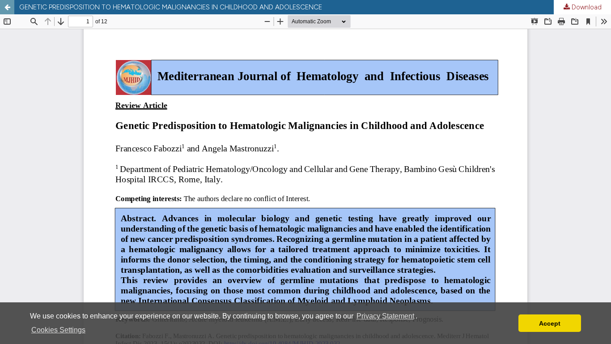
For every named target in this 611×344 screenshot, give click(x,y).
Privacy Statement (385, 316)
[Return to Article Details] (7, 7)
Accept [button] (549, 323)
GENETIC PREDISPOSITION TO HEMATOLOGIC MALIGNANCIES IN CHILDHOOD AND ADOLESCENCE (170, 7)
